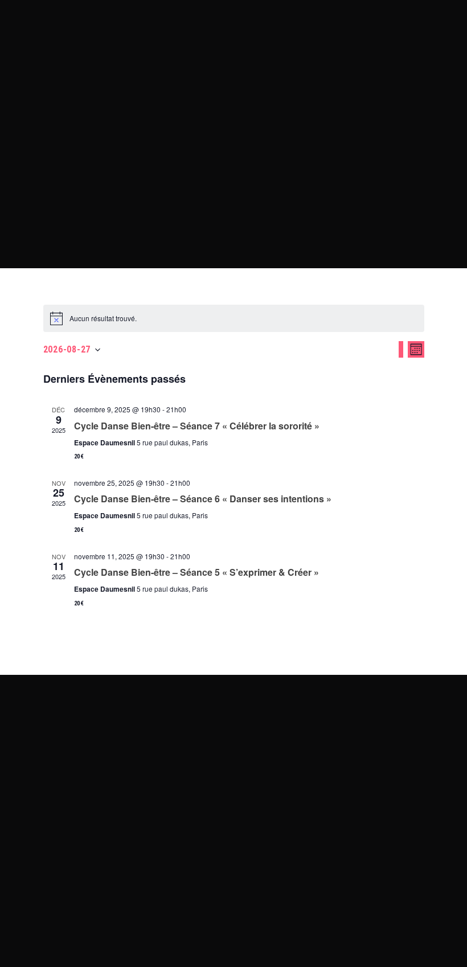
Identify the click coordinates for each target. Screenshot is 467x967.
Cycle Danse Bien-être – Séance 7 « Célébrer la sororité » (196, 425)
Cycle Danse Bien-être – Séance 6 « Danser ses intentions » (202, 498)
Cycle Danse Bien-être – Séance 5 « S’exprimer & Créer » (196, 572)
